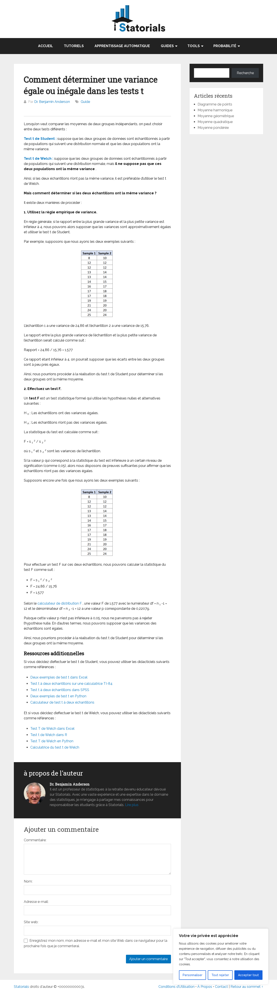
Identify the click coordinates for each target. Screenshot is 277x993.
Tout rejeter (220, 975)
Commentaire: (35, 840)
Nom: (28, 881)
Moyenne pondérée (213, 128)
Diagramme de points (215, 104)
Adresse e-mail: (36, 902)
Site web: (31, 922)
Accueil (45, 46)
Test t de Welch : (38, 158)
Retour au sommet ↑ (246, 987)
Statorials (21, 987)
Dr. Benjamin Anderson (52, 102)
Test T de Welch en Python (51, 741)
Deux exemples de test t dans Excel (58, 677)
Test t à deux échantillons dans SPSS (59, 690)
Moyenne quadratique (215, 122)
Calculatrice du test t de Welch (54, 747)
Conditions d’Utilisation (176, 987)
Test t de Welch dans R (48, 735)
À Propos (204, 987)
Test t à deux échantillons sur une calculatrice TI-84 (71, 684)
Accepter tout (248, 975)
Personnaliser (192, 975)
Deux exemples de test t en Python (58, 696)
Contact (222, 987)
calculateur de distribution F (59, 603)
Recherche (245, 73)
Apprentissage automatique (122, 46)
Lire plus (131, 805)
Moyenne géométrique (216, 116)
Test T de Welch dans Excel (52, 728)
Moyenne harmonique (215, 110)
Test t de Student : (40, 139)
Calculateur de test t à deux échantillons (62, 702)
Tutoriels (74, 46)
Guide (85, 102)
